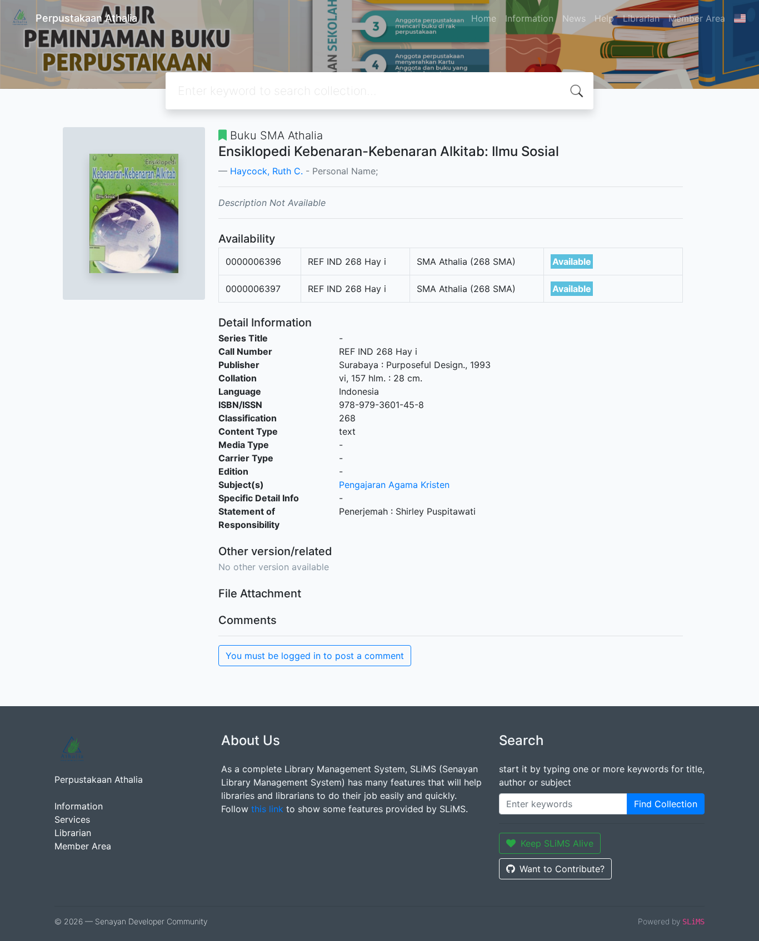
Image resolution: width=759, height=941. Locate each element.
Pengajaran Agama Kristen (394, 484)
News (574, 18)
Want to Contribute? (562, 868)
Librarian (641, 18)
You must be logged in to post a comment (315, 655)
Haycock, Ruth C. (266, 171)
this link (267, 808)
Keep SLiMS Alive (557, 843)
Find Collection (665, 803)
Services (72, 819)
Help (604, 18)
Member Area (696, 18)
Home (483, 18)
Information (529, 18)
